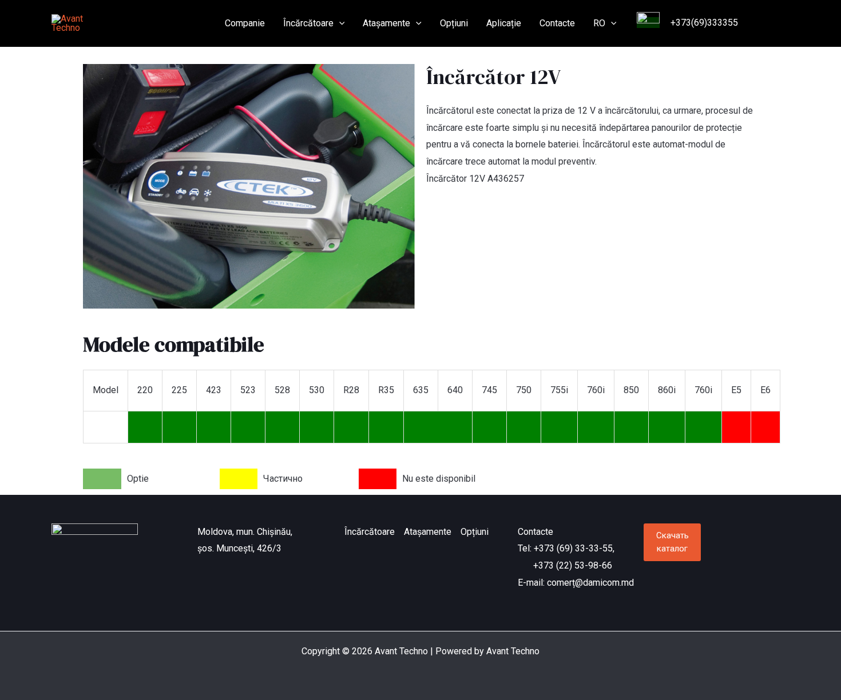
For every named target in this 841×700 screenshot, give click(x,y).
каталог (672, 542)
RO (599, 23)
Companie (245, 23)
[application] (339, 23)
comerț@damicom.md (590, 582)
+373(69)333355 (703, 22)
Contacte (557, 23)
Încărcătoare (308, 23)
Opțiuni (454, 23)
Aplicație (503, 23)
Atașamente (386, 23)
